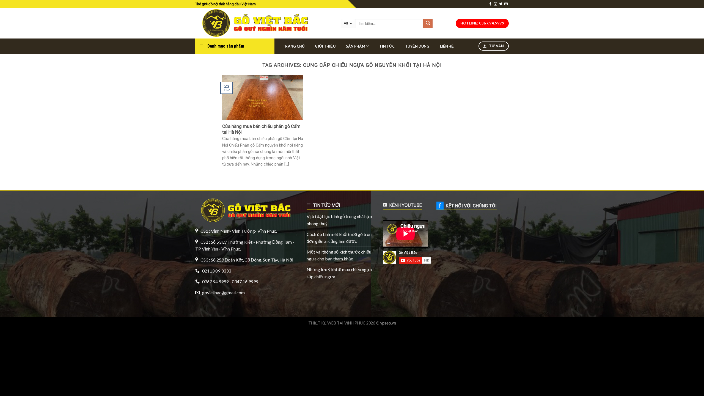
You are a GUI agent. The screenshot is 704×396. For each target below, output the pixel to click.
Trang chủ (293, 46)
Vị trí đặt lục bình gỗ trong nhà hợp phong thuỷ (339, 220)
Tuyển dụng (417, 46)
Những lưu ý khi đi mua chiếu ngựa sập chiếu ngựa (339, 273)
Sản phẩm (355, 46)
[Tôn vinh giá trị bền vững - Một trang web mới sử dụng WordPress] (253, 23)
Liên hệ (447, 46)
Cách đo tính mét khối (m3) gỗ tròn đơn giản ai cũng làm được (339, 238)
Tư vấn (496, 46)
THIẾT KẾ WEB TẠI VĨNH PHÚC (336, 323)
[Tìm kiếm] (428, 23)
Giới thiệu (325, 46)
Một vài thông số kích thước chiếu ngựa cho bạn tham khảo (339, 255)
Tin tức (387, 46)
